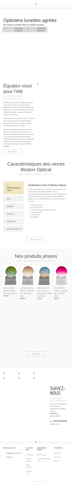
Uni (10, 199)
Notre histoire (30, 455)
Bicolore (11, 214)
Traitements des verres (15, 229)
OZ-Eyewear (57, 457)
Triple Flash (12, 221)
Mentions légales (41, 455)
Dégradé (11, 206)
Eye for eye (57, 453)
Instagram (9, 457)
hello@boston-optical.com (14, 453)
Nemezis (56, 461)
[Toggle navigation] (3, 6)
